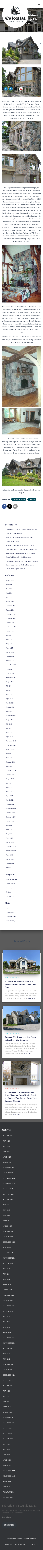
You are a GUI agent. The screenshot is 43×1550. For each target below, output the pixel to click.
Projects (32, 499)
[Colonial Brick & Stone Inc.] (16, 4)
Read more (31, 998)
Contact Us (34, 1544)
